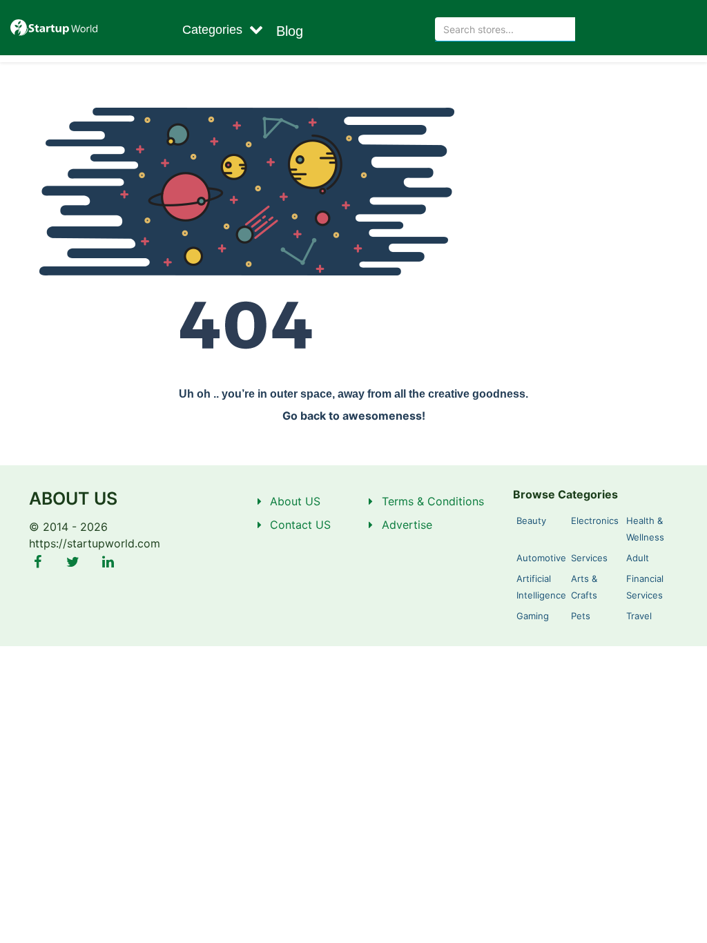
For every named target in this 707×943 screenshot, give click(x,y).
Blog (289, 31)
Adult (637, 557)
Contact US (300, 525)
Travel (639, 615)
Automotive (541, 557)
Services (589, 557)
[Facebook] (38, 562)
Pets (580, 615)
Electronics (595, 520)
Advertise (407, 525)
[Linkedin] (108, 562)
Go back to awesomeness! (353, 415)
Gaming (532, 615)
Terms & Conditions (433, 501)
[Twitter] (73, 562)
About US (295, 501)
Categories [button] (214, 30)
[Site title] (53, 27)
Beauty (531, 520)
